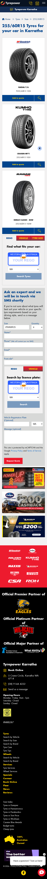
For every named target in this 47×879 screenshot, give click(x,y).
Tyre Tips (7, 750)
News (6, 789)
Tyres (6, 733)
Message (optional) (12, 429)
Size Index (8, 802)
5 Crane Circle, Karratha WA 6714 (23, 677)
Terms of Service (34, 450)
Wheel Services (10, 771)
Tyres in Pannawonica (13, 808)
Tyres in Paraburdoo (12, 812)
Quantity (35, 323)
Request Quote (13, 461)
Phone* (18, 341)
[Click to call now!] (30, 3)
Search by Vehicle (11, 737)
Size (6, 323)
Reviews (7, 792)
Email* (7, 350)
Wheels (7, 754)
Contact (7, 778)
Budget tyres (8, 825)
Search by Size (10, 740)
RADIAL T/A (23, 87)
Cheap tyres (8, 829)
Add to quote (18, 98)
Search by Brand (10, 743)
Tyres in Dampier (10, 805)
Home (7, 19)
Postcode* (8, 358)
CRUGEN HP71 (23, 154)
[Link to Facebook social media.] (23, 872)
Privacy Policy (17, 450)
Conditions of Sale (34, 866)
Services (7, 764)
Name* (7, 332)
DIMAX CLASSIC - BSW (23, 220)
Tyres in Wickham (11, 819)
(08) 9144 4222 (16, 684)
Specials (7, 774)
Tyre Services (9, 768)
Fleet (5, 785)
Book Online (10, 781)
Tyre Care (7, 747)
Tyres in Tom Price (11, 815)
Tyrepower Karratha (25, 9)
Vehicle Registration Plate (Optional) (15, 419)
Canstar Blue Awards (12, 822)
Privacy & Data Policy (19, 866)
